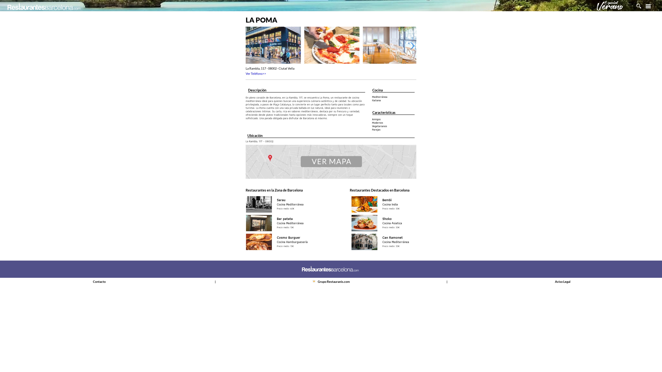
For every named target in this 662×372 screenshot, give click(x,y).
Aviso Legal (562, 281)
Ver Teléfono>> (256, 73)
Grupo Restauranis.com (334, 281)
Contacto (99, 281)
